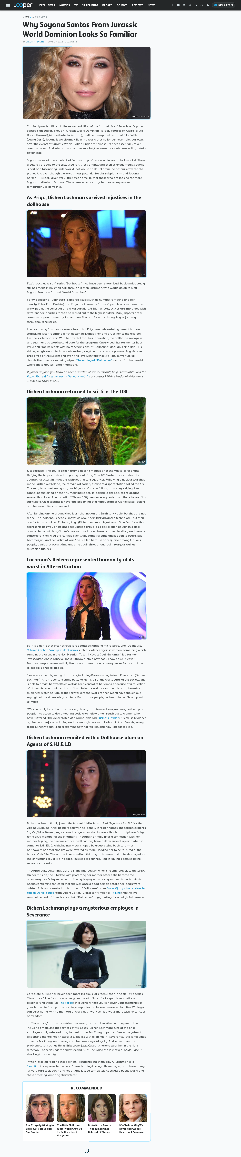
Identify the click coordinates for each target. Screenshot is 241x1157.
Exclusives (47, 5)
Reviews (137, 5)
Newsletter (225, 5)
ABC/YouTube (139, 815)
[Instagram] (190, 6)
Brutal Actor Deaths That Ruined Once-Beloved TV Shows (99, 1129)
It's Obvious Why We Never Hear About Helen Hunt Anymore (131, 1129)
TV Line (116, 893)
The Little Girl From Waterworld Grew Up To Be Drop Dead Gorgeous (69, 1130)
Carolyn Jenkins (35, 41)
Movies (64, 5)
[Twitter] (184, 6)
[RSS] (207, 6)
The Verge (66, 1003)
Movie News (39, 17)
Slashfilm (33, 1066)
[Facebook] (172, 6)
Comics (122, 5)
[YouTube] (178, 6)
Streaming (90, 5)
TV (76, 5)
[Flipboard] (196, 6)
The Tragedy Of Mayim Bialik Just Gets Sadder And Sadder (40, 1129)
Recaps (107, 5)
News (151, 5)
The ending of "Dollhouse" (94, 360)
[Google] (201, 6)
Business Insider (108, 718)
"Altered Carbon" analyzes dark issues (52, 650)
